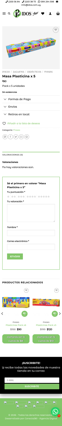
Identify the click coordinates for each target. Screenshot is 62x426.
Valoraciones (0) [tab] (12, 155)
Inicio (6, 72)
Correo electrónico (18, 241)
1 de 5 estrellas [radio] (7, 197)
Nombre (12, 227)
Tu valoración (15, 201)
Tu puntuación (16, 192)
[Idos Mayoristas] (26, 13)
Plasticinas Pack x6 (16, 325)
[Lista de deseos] (42, 13)
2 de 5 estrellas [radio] (13, 197)
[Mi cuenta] (50, 13)
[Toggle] (5, 99)
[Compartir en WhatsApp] (5, 136)
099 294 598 (47, 1)
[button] (4, 13)
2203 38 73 (30, 1)
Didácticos (34, 72)
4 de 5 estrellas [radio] (31, 197)
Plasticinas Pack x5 (46, 325)
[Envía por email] (21, 136)
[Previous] (2, 319)
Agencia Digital (48, 418)
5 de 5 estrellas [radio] (43, 197)
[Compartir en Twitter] (15, 136)
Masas (48, 72)
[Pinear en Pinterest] (26, 136)
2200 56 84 (14, 1)
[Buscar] (9, 13)
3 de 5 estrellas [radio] (21, 197)
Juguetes (18, 72)
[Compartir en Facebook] (10, 136)
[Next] (59, 319)
